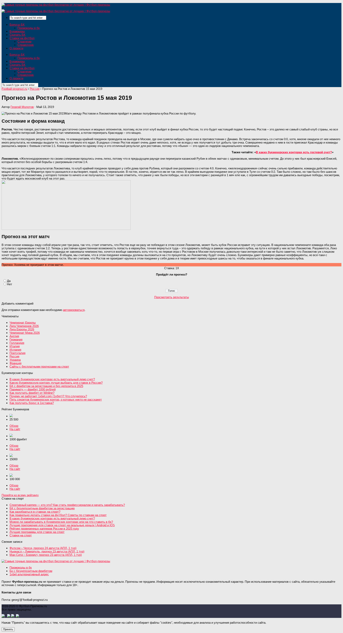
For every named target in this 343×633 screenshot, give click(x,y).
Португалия (17, 353)
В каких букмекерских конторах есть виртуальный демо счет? (52, 379)
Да (9, 281)
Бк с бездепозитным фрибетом (31, 571)
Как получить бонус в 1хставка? (32, 403)
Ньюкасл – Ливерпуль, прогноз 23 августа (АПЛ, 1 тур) (47, 551)
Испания (15, 349)
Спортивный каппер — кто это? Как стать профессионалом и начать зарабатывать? (67, 505)
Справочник (25, 45)
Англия (14, 336)
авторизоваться (74, 310)
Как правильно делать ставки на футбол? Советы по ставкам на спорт (58, 515)
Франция (15, 363)
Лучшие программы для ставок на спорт (37, 532)
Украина (15, 359)
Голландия (17, 343)
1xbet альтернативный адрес (29, 574)
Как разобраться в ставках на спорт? (35, 511)
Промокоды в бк (28, 28)
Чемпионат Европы (23, 322)
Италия (15, 346)
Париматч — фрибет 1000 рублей (33, 389)
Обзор (14, 425)
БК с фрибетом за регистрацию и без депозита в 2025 (46, 386)
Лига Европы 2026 (22, 329)
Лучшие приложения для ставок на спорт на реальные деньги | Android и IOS (62, 525)
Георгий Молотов (22, 107)
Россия (14, 356)
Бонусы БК (17, 24)
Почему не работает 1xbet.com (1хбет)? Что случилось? (48, 396)
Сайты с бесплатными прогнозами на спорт (39, 366)
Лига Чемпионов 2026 (24, 326)
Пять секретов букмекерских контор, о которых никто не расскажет (56, 399)
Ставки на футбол (22, 38)
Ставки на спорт (21, 535)
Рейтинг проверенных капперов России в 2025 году (44, 528)
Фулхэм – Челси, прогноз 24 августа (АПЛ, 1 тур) (43, 548)
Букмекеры (17, 31)
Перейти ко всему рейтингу (20, 495)
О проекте (16, 48)
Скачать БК (17, 34)
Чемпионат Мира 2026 (25, 332)
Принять (8, 629)
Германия (16, 339)
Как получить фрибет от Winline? (32, 392)
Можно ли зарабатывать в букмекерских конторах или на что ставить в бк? (61, 521)
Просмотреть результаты (171, 297)
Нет (9, 284)
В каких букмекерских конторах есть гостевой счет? (294, 152)
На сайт (15, 429)
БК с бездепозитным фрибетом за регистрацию (42, 508)
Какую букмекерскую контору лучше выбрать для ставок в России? (56, 382)
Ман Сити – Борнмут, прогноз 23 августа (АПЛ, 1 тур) (46, 554)
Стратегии (24, 41)
